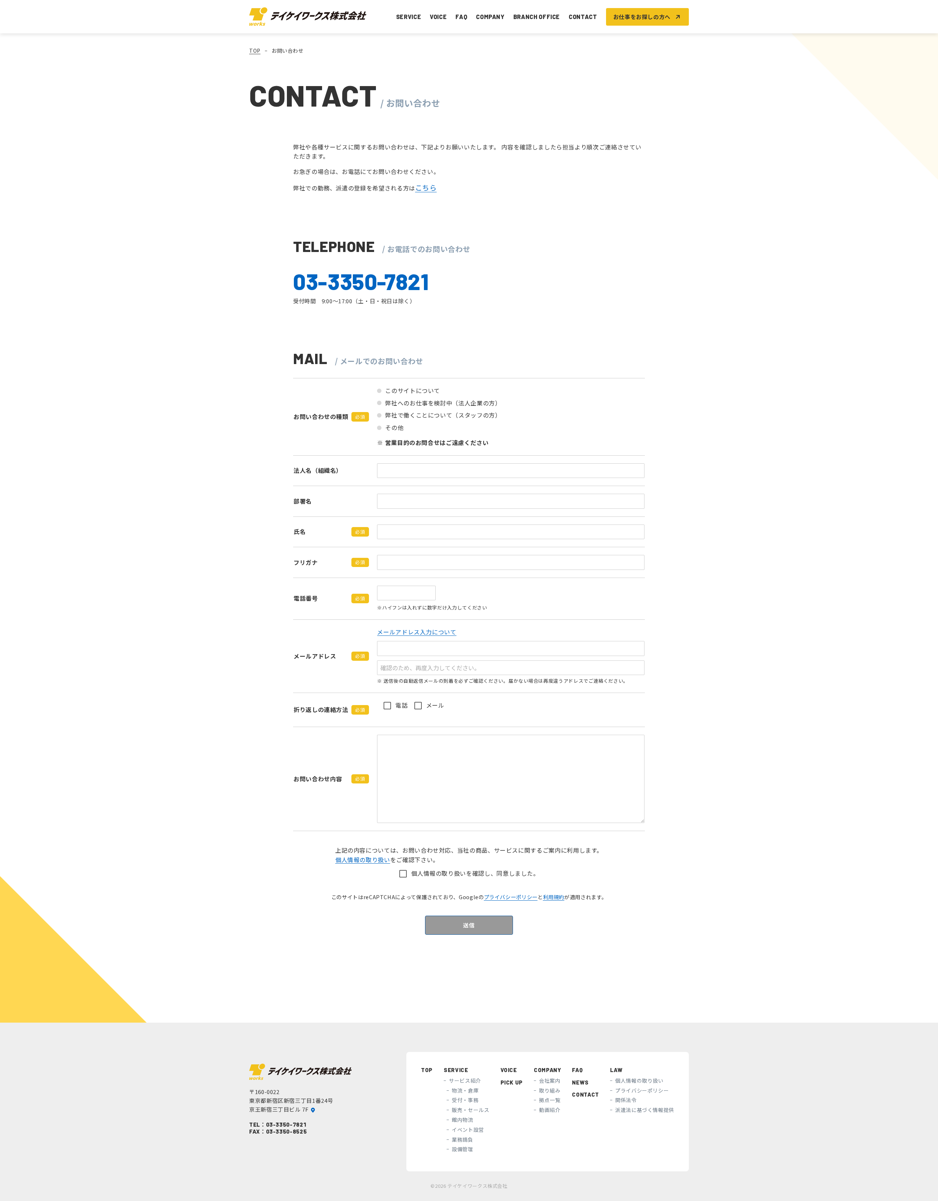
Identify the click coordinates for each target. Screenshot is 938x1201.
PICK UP (512, 1082)
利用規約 (554, 897)
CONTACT (583, 16)
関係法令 (626, 1100)
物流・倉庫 (465, 1090)
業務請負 (462, 1140)
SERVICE (456, 1070)
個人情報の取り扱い (362, 859)
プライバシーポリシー (511, 897)
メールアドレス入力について (416, 631)
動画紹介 (550, 1110)
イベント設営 (468, 1130)
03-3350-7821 (286, 1124)
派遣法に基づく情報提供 (644, 1110)
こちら (426, 187)
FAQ (461, 16)
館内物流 (462, 1120)
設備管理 (462, 1149)
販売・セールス (470, 1110)
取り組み (550, 1090)
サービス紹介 (465, 1081)
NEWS (580, 1082)
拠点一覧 (550, 1100)
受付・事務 (465, 1100)
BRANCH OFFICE (536, 16)
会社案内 (550, 1081)
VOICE (438, 16)
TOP (255, 50)
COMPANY (547, 1070)
